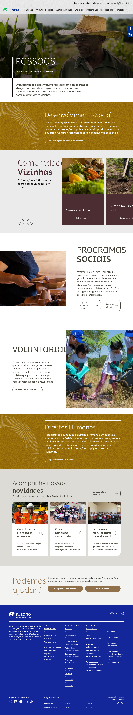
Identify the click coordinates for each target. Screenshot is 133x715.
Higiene (47, 660)
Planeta (68, 632)
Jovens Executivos (93, 639)
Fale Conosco (98, 3)
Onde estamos (50, 635)
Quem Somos (50, 628)
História (47, 639)
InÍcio (19, 71)
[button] (28, 10)
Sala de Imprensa (93, 650)
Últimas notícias (92, 647)
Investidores (112, 626)
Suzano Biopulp (50, 707)
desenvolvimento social (51, 85)
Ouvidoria (111, 3)
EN (123, 3)
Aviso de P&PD (113, 663)
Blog (88, 3)
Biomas (89, 707)
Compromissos (71, 641)
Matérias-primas (51, 650)
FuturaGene (91, 704)
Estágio (89, 635)
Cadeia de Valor (71, 645)
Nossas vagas (91, 628)
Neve (67, 707)
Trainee (89, 632)
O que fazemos (50, 632)
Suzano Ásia (49, 704)
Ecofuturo (79, 3)
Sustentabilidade (33, 71)
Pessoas (49, 71)
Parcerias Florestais (94, 671)
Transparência (50, 642)
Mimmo (68, 704)
